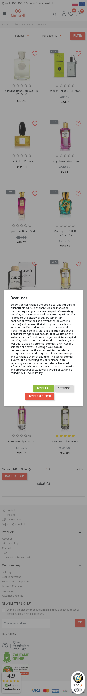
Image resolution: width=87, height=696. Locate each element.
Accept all (43, 388)
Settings (64, 388)
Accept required (39, 396)
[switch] (78, 690)
